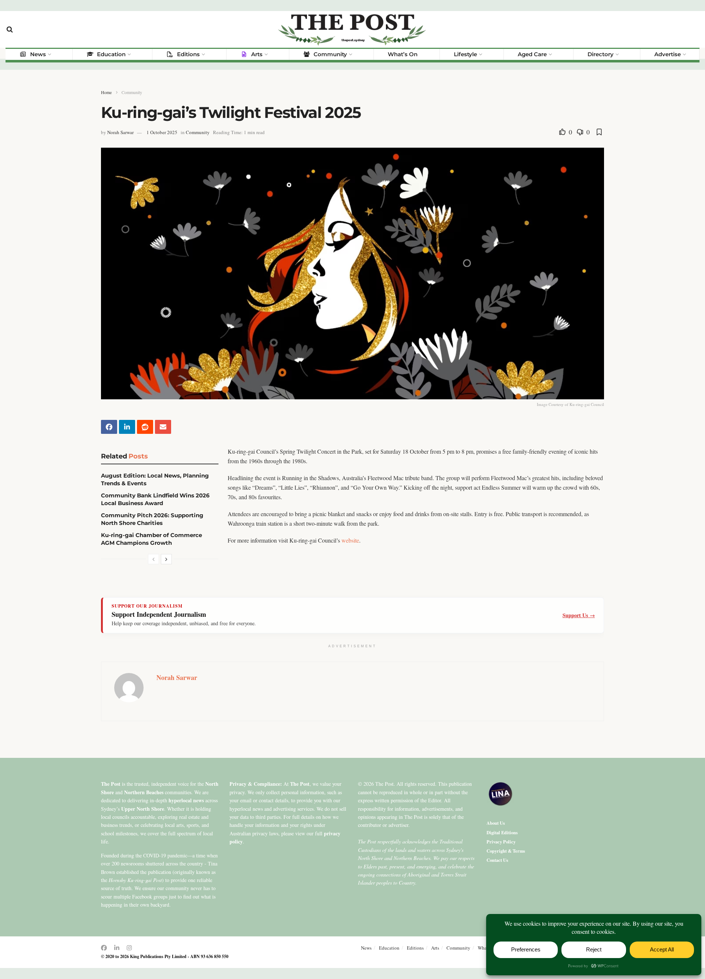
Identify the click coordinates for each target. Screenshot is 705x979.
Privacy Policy (501, 841)
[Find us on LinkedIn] (116, 948)
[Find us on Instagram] (129, 948)
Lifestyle (465, 54)
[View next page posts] (166, 559)
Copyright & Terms (506, 850)
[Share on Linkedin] (127, 427)
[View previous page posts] (153, 559)
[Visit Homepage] (353, 29)
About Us (496, 823)
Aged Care (532, 54)
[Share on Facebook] (109, 427)
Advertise (667, 54)
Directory (601, 54)
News (38, 54)
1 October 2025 (162, 132)
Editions (188, 54)
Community (330, 54)
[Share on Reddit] (145, 427)
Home (106, 92)
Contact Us (497, 860)
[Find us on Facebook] (104, 948)
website (350, 540)
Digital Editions (502, 832)
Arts (257, 54)
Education (111, 54)
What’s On (402, 54)
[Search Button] (10, 29)
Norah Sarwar (120, 132)
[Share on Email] (163, 427)
